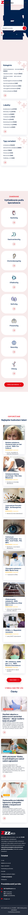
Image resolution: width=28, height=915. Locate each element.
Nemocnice (13, 35)
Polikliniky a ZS (9, 158)
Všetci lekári (13, 680)
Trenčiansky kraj (10, 124)
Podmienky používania (7, 868)
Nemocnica (8, 155)
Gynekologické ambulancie (12, 81)
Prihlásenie (4, 879)
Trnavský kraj (9, 117)
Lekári (11, 33)
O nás (2, 860)
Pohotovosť (8, 153)
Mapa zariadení (5, 866)
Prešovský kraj (9, 127)
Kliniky (18, 33)
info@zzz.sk (7, 899)
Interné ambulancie (10, 83)
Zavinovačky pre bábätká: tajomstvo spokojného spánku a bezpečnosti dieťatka (13, 803)
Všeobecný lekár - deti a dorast (12, 77)
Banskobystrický (10, 122)
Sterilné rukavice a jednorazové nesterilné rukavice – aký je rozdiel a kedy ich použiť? (13, 717)
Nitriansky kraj (9, 111)
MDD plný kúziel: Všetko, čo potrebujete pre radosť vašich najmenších (13, 759)
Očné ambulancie (10, 91)
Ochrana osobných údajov (8, 874)
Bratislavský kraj (10, 109)
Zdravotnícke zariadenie (12, 148)
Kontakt (3, 871)
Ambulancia (9, 145)
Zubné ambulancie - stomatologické (13, 70)
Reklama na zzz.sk (6, 863)
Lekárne (5, 35)
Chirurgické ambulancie (11, 88)
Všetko (5, 33)
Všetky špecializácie (13, 384)
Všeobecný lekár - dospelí (12, 74)
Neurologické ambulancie (12, 86)
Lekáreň (7, 150)
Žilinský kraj (8, 119)
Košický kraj (8, 114)
